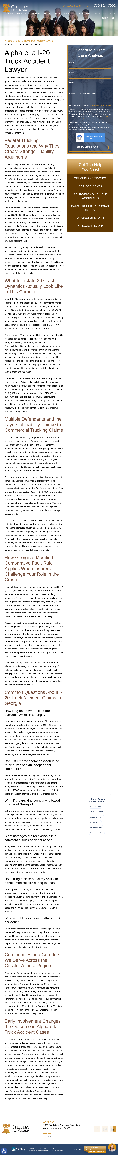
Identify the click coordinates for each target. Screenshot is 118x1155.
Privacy (87, 138)
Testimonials (83, 13)
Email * (72, 82)
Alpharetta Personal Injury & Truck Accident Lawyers (29, 41)
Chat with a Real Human (95, 1149)
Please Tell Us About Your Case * (82, 94)
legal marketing (46, 1150)
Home (10, 13)
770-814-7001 (105, 5)
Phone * (72, 72)
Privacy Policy (94, 105)
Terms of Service (105, 105)
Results (100, 13)
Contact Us (108, 18)
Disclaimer (77, 1149)
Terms (92, 138)
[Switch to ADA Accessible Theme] (4, 1151)
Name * (72, 62)
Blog (112, 13)
